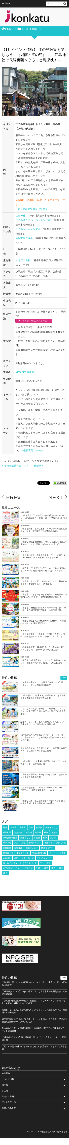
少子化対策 (61, 843)
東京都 (53, 837)
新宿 (24, 843)
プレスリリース (44, 858)
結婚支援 (18, 832)
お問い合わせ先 (9, 1108)
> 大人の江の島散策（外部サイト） (35, 209)
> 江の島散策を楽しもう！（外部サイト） (25, 465)
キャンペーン (31, 863)
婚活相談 (18, 848)
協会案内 (6, 1073)
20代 (5, 873)
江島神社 (20, 215)
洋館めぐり (25, 837)
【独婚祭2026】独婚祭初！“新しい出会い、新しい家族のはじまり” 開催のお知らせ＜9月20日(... (43, 543)
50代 (46, 868)
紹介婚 (29, 832)
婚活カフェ (8, 853)
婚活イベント (22, 853)
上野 (16, 858)
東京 (16, 843)
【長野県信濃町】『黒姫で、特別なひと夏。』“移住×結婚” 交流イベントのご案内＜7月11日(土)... (42, 635)
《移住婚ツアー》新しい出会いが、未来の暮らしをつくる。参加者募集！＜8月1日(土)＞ (43, 582)
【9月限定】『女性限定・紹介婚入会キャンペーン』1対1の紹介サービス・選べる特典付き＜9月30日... (43, 518)
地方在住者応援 (39, 853)
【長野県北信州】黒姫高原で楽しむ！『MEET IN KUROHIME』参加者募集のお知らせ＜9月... (42, 556)
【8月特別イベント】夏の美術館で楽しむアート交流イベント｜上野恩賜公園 (43, 762)
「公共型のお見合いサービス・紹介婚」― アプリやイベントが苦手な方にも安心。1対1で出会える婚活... (43, 711)
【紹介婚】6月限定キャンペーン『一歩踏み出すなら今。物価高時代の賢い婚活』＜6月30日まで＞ (43, 661)
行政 (31, 827)
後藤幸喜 (48, 843)
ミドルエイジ (28, 858)
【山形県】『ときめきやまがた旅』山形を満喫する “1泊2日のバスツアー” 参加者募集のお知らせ (43, 595)
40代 (53, 868)
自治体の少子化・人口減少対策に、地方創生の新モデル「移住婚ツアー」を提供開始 (43, 749)
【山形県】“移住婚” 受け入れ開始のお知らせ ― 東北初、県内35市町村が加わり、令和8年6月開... (43, 609)
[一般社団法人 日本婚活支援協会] (27, 17)
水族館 (37, 837)
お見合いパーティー (12, 868)
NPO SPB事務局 (24, 372)
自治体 (39, 827)
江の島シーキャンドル (28, 229)
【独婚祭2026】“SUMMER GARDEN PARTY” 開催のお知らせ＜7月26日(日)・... (43, 622)
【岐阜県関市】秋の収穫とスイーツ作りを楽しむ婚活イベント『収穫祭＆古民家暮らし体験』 (43, 530)
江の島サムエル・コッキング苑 (33, 220)
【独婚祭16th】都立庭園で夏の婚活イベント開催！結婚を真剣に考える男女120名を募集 (43, 802)
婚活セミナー (47, 848)
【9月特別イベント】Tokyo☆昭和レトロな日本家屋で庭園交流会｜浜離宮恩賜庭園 (42, 696)
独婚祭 (54, 832)
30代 (61, 868)
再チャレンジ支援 (57, 853)
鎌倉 (5, 827)
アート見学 (45, 863)
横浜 (45, 837)
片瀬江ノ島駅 (22, 260)
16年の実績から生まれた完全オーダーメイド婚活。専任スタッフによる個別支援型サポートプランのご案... (42, 737)
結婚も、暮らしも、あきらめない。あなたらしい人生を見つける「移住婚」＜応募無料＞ (42, 723)
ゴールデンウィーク (12, 863)
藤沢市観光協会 (24, 238)
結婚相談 (7, 832)
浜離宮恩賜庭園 (10, 837)
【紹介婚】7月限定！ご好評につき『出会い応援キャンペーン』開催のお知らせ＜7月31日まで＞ (43, 569)
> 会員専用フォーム (32, 450)
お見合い (29, 868)
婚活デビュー (32, 848)
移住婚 (38, 832)
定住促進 (7, 848)
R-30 (38, 868)
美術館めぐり (51, 827)
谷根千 (13, 827)
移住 (46, 832)
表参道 (23, 827)
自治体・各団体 (9, 1096)
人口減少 (7, 858)
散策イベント (35, 843)
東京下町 (7, 843)
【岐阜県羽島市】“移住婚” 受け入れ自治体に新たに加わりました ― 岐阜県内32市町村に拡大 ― (43, 648)
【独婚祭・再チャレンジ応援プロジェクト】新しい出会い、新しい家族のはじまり (42, 683)
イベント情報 (8, 1079)
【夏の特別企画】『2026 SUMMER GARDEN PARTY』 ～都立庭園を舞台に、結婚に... (41, 789)
